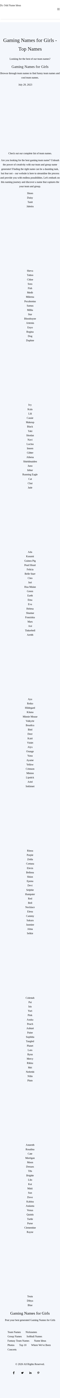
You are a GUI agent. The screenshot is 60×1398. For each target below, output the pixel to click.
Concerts (12, 1349)
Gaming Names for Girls (30, 67)
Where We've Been (41, 1345)
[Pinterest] (38, 1372)
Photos (11, 1345)
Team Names (14, 1332)
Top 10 (22, 1345)
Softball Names (34, 1336)
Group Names (15, 1336)
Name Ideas (40, 1340)
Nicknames (31, 1332)
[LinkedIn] (30, 1372)
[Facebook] (14, 1372)
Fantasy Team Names (18, 1340)
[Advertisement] (30, 117)
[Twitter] (22, 1372)
